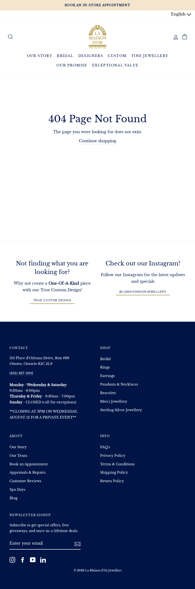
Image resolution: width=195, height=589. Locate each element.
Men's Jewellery (113, 402)
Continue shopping (97, 140)
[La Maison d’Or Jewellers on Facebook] (22, 559)
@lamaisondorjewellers (142, 291)
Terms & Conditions (117, 464)
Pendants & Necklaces (119, 384)
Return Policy (112, 481)
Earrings (107, 376)
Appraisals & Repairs (27, 473)
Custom (117, 56)
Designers (90, 56)
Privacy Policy (112, 456)
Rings (105, 367)
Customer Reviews (25, 481)
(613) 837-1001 (21, 373)
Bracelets (108, 393)
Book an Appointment (29, 464)
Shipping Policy (114, 473)
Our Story (39, 56)
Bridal (65, 56)
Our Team (18, 456)
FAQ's (105, 447)
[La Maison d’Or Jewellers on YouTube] (33, 559)
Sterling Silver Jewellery (121, 410)
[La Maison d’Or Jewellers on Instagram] (12, 559)
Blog (13, 498)
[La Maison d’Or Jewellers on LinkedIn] (43, 559)
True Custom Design (52, 300)
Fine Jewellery (150, 56)
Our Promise (71, 65)
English (179, 14)
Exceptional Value (115, 65)
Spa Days (17, 490)
